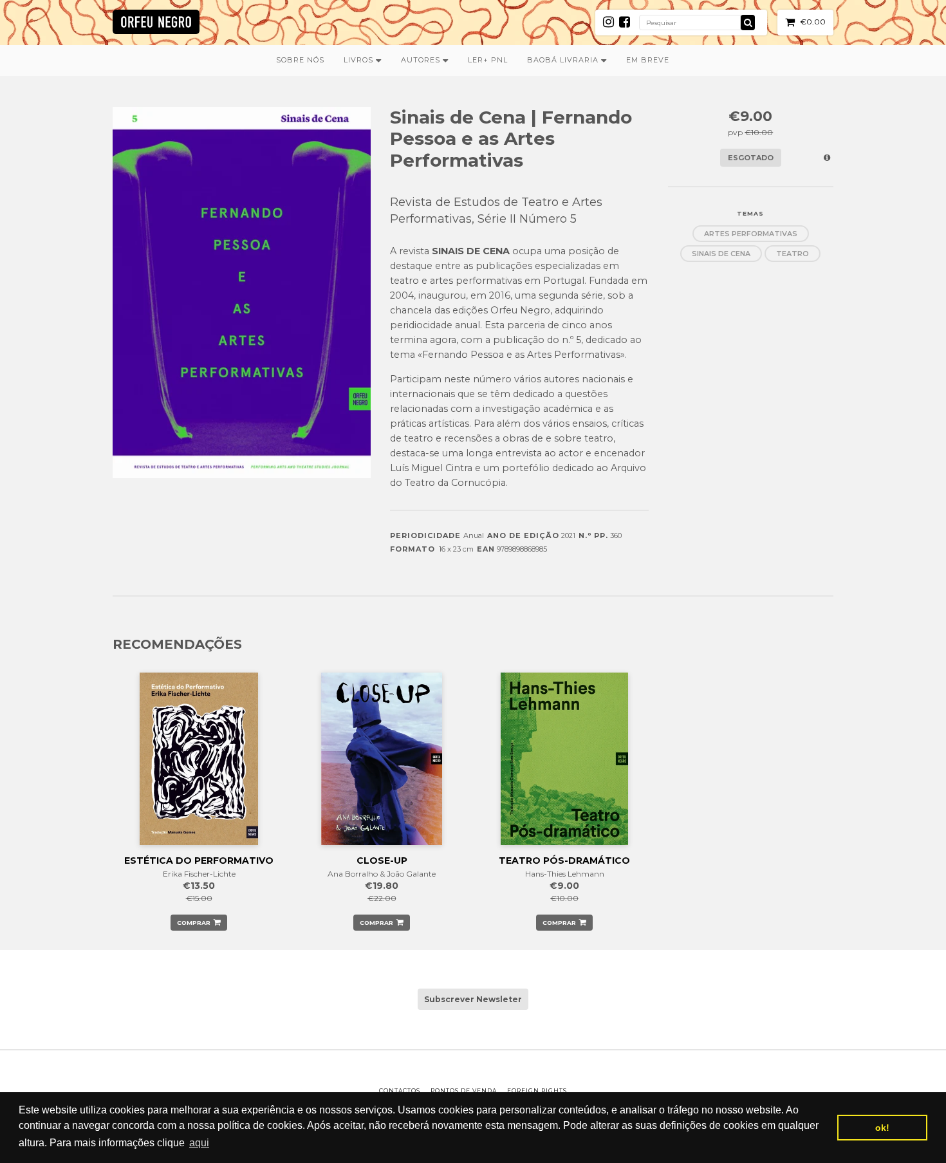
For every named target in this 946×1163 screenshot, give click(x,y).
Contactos (399, 1090)
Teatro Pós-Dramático (564, 860)
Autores (422, 59)
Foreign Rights (537, 1090)
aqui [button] (199, 1142)
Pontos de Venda (464, 1090)
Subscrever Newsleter (473, 999)
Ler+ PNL (488, 59)
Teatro (792, 253)
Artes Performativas (750, 233)
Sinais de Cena (721, 253)
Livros (360, 59)
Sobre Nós (300, 59)
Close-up (382, 860)
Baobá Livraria (564, 59)
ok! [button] (882, 1127)
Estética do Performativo (199, 860)
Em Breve (647, 59)
